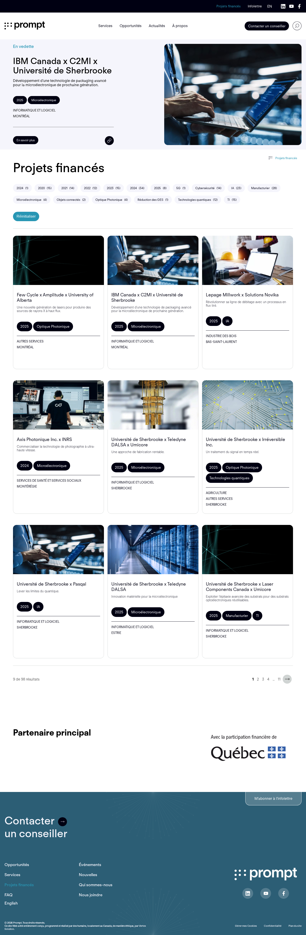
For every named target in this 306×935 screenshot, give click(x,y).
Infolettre (255, 6)
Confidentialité (272, 925)
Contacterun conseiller (35, 827)
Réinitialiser (26, 216)
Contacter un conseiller (266, 26)
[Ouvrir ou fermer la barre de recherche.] (297, 25)
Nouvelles (88, 874)
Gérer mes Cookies (246, 925)
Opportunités (16, 864)
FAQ (8, 894)
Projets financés (228, 6)
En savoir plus (26, 140)
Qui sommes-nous (95, 884)
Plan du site (295, 925)
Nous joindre (90, 894)
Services (12, 874)
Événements (90, 864)
